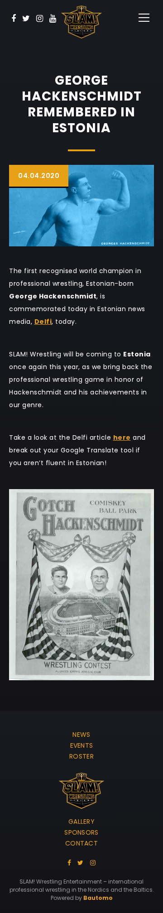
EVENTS (81, 745)
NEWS (81, 734)
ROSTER (81, 756)
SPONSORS (81, 832)
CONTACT (81, 843)
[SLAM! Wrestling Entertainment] (81, 21)
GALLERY (81, 821)
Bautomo (98, 898)
